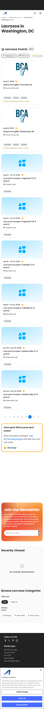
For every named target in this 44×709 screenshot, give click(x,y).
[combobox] (9, 56)
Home (3, 17)
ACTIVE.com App (10, 650)
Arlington (8, 615)
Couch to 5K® (9, 652)
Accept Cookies (22, 705)
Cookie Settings (22, 692)
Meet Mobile (9, 658)
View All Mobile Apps (12, 661)
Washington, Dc (15, 17)
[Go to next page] (38, 417)
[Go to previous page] (5, 417)
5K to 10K (7, 655)
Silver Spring (34, 615)
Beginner (14, 602)
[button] (24, 56)
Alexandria (21, 615)
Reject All (21, 698)
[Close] (40, 670)
